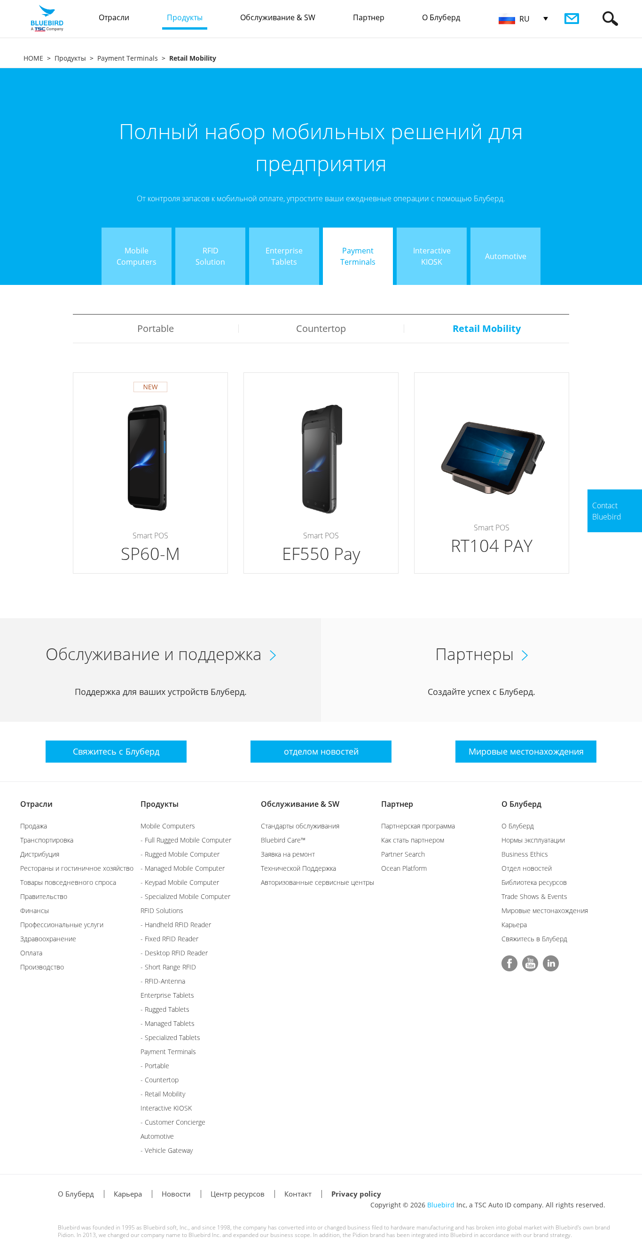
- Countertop (160, 1079)
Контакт (298, 1193)
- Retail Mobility (163, 1093)
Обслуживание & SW (300, 804)
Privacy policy (356, 1193)
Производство (42, 966)
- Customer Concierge (173, 1122)
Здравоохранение (48, 938)
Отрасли (36, 804)
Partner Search (403, 854)
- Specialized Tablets (170, 1037)
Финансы (34, 910)
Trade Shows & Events (534, 896)
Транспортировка (46, 839)
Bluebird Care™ (283, 839)
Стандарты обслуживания (300, 825)
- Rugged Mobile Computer (180, 854)
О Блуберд (521, 804)
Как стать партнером (412, 839)
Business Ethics (524, 854)
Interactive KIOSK (166, 1107)
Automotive (157, 1136)
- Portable (155, 1065)
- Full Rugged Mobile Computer (186, 839)
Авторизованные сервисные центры (317, 882)
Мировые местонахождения (544, 910)
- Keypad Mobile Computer (180, 882)
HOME (33, 58)
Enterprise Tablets (167, 995)
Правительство (43, 896)
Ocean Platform (404, 868)
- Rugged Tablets (165, 1009)
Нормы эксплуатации (533, 839)
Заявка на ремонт (288, 854)
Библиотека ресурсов (534, 882)
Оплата (31, 952)
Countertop (321, 328)
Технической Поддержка (298, 868)
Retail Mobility (487, 328)
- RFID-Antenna (163, 981)
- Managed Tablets (168, 1023)
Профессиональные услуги (61, 924)
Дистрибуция (39, 854)
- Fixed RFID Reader (169, 938)
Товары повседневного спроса (68, 882)
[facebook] (509, 963)
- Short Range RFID (168, 966)
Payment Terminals (127, 58)
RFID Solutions (162, 910)
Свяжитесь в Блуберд (534, 938)
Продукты (70, 58)
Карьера (514, 924)
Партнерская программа (418, 825)
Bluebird (440, 1204)
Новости (176, 1193)
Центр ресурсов (238, 1193)
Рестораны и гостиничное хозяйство (76, 868)
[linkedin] (551, 963)
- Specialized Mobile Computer (185, 896)
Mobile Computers (168, 825)
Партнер (397, 804)
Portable (155, 328)
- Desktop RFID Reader (174, 952)
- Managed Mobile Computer (183, 868)
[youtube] (530, 963)
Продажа (33, 825)
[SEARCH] (610, 18)
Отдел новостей (526, 868)
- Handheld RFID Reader (176, 924)
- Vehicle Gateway (167, 1150)
